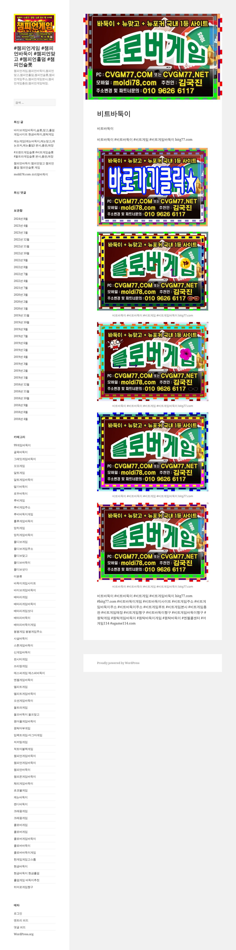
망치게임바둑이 (23, 535)
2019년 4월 (21, 357)
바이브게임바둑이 (25, 590)
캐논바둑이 (21, 797)
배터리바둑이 (22, 618)
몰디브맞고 (21, 556)
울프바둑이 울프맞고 (26, 714)
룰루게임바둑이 (23, 521)
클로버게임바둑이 (25, 839)
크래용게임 (21, 811)
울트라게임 (21, 707)
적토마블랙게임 (23, 749)
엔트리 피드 (21, 920)
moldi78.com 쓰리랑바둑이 (31, 174)
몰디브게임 (21, 542)
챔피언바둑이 (22, 770)
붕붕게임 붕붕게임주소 (28, 631)
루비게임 (19, 500)
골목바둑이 (21, 452)
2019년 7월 (21, 336)
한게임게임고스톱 (25, 859)
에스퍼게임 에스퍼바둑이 (29, 673)
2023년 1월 (21, 232)
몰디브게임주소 (23, 549)
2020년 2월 (21, 301)
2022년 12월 (21, 239)
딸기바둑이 (21, 486)
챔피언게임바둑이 (25, 756)
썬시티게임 (21, 659)
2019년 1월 (21, 377)
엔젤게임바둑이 (23, 680)
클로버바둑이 (22, 845)
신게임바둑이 (22, 652)
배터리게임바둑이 (25, 604)
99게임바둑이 (22, 445)
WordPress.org (24, 934)
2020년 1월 (21, 308)
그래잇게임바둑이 (25, 459)
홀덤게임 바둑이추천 (26, 880)
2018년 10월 (21, 398)
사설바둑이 (21, 638)
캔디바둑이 (21, 804)
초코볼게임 (21, 790)
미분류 (18, 576)
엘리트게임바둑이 (25, 694)
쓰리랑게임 (21, 666)
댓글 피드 (20, 927)
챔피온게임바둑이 (25, 776)
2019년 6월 (21, 343)
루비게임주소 (22, 507)
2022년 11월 (21, 246)
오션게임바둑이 (23, 700)
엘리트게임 (21, 687)
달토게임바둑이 (23, 480)
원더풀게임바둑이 (25, 721)
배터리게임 (21, 597)
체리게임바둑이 (23, 783)
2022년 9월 (21, 260)
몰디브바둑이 (22, 562)
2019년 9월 (21, 329)
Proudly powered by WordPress (118, 663)
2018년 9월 (21, 405)
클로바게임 (21, 825)
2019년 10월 (21, 322)
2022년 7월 (21, 274)
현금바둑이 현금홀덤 (26, 873)
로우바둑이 (21, 493)
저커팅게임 (21, 742)
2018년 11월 (21, 391)
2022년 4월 (21, 281)
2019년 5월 (21, 350)
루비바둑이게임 (23, 514)
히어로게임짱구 (23, 887)
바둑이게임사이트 (25, 583)
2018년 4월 (21, 419)
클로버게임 (21, 832)
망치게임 (19, 528)
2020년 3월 (21, 295)
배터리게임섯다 (23, 611)
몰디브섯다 (21, 569)
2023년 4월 (21, 225)
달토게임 (19, 473)
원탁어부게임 (22, 728)
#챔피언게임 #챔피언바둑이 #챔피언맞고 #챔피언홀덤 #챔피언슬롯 (34, 56)
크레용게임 (21, 818)
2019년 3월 (21, 364)
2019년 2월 (21, 370)
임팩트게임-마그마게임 (28, 735)
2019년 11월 (21, 315)
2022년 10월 (21, 253)
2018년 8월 (21, 412)
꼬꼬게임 (19, 466)
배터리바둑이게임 (25, 625)
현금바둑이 (21, 866)
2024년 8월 (21, 219)
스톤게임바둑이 (23, 645)
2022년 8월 (21, 267)
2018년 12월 (21, 384)
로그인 (18, 913)
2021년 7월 (21, 288)
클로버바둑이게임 (25, 852)
